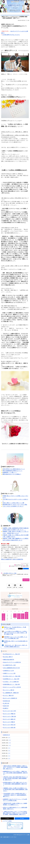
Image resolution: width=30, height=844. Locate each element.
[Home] (1, 573)
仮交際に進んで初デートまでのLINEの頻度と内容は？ (15, 641)
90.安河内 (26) (6, 700)
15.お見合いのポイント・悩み (16, 566)
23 (3, 618)
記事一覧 (15, 587)
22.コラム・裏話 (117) (8, 695)
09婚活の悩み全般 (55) (8, 659)
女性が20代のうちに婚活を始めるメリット (14, 469)
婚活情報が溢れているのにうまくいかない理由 (15, 504)
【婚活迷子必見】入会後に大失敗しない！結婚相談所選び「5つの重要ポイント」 (15, 804)
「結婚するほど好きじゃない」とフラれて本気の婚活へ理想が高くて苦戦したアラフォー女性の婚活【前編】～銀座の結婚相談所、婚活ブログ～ (15, 813)
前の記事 (9, 586)
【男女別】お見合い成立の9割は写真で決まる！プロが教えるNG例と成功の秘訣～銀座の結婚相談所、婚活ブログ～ (15, 778)
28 (22, 618)
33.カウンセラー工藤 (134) (9, 716)
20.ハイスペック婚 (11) (8, 690)
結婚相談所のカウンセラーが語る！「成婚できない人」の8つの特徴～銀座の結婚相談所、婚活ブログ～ (15, 773)
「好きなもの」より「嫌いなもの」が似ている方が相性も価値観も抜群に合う (15, 646)
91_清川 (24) (6, 703)
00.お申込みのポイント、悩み (22, 564)
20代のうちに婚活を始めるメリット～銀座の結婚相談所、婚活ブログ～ (15, 808)
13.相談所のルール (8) (8, 670)
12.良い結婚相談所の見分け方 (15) (11, 667)
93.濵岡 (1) (5, 708)
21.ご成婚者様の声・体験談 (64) (11, 692)
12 (15, 615)
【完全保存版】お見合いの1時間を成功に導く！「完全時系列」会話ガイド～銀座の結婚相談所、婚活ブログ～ (15, 795)
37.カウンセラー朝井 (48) (9, 727)
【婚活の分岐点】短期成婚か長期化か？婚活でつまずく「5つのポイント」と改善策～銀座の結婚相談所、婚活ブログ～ (15, 767)
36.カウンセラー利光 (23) (9, 724)
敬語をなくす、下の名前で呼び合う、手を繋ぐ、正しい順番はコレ (15, 628)
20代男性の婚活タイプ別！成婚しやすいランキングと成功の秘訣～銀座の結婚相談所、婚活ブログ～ (15, 784)
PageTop (25, 579)
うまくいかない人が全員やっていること (13, 506)
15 (26, 615)
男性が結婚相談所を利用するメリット (12, 470)
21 (22, 617)
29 (26, 618)
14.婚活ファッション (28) (9, 673)
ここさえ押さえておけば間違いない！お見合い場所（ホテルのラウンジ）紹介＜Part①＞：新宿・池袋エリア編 (15, 633)
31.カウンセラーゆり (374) (9, 710)
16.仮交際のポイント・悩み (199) (11, 678)
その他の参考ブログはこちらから (11, 34)
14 (22, 615)
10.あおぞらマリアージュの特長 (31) (12, 662)
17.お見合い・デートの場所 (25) (11, 681)
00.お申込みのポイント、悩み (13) (11, 654)
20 (18, 617)
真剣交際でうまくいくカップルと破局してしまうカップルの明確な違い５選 (15, 637)
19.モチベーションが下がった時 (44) (12, 687)
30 (3, 619)
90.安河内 (26, 566)
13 (18, 615)
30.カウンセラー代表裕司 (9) (10, 698)
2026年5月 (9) (6, 734)
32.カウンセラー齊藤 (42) (9, 713)
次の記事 (21, 586)
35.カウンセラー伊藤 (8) (9, 722)
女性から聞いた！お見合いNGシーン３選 (13, 502)
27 (18, 618)
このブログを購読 (7, 821)
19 (15, 617)
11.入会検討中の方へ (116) (9, 665)
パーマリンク (25, 563)
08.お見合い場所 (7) (8, 656)
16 (3, 617)
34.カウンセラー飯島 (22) (9, 719)
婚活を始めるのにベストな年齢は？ (12, 474)
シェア (21, 568)
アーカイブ (5, 732)
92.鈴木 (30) (6, 705)
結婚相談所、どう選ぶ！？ (10, 472)
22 (26, 617)
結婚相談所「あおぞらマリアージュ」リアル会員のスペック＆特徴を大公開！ (15, 799)
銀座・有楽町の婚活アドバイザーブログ (15, 6)
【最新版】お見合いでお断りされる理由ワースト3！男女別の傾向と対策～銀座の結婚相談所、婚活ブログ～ (15, 789)
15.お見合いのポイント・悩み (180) (11, 676)
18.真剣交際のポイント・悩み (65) (11, 684)
